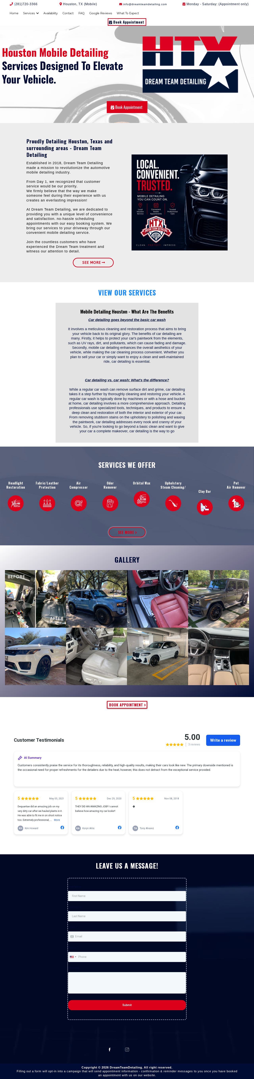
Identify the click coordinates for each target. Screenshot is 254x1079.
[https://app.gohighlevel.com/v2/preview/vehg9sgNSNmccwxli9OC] (142, 499)
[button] (37, 13)
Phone (73, 947)
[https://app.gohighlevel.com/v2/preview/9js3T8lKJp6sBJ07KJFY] (205, 507)
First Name (75, 886)
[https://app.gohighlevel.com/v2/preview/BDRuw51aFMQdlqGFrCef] (236, 503)
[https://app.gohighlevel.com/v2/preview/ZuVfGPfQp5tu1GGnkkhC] (79, 503)
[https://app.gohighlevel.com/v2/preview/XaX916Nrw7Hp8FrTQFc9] (16, 503)
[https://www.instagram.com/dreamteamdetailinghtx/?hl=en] (127, 1049)
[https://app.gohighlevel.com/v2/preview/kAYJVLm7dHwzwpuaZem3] (47, 503)
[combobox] (72, 957)
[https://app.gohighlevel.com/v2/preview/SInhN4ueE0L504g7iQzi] (173, 503)
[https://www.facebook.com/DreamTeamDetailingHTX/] (109, 1049)
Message (74, 968)
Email (72, 927)
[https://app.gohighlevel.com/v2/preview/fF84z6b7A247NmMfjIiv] (110, 503)
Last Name (75, 907)
